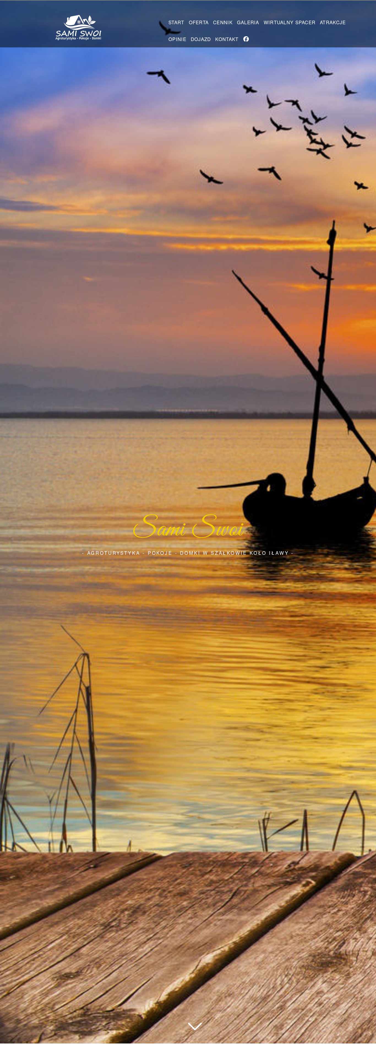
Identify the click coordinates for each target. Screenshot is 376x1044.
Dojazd (201, 39)
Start (176, 22)
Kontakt (226, 39)
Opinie (177, 39)
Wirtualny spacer (289, 22)
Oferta (199, 22)
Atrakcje (333, 22)
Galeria (248, 22)
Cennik (223, 22)
